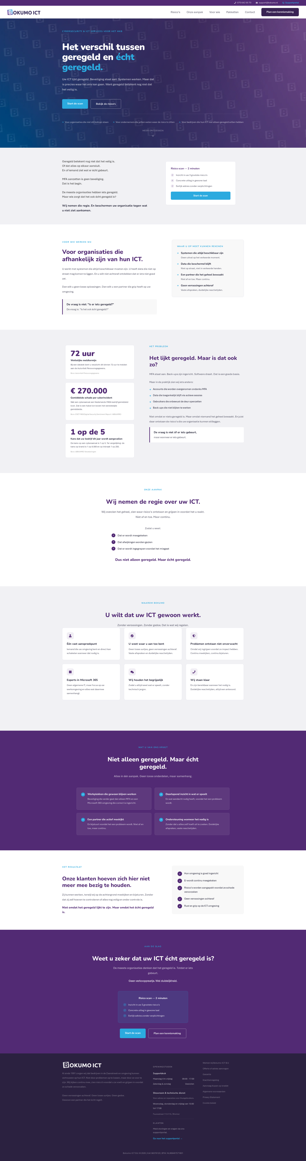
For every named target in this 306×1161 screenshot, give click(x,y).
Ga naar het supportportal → (167, 1138)
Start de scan (75, 103)
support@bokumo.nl (268, 2)
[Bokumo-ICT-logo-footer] (23, 12)
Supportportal (292, 2)
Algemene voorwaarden (214, 1091)
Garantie (207, 1074)
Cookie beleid (209, 1102)
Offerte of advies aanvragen (216, 1068)
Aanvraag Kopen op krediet (215, 1085)
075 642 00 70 (244, 2)
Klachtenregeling (211, 1080)
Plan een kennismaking (167, 1033)
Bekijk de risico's (106, 104)
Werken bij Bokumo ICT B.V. (216, 1062)
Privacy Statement (211, 1097)
